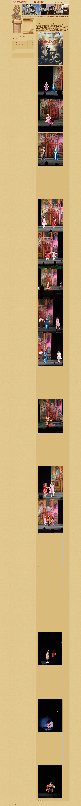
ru (66, 1)
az (64, 1)
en (67, 1)
